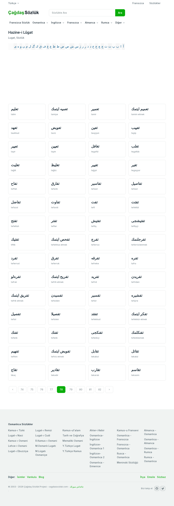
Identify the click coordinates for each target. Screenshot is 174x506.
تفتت (135, 202)
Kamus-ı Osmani (18, 440)
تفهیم (15, 351)
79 (70, 389)
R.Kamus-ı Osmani (46, 440)
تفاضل (16, 202)
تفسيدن (57, 295)
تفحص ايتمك (60, 239)
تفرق (55, 258)
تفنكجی (97, 332)
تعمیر (95, 109)
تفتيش (96, 221)
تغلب (135, 146)
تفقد (94, 314)
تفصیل (16, 314)
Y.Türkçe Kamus (72, 451)
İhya (142, 477)
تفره (134, 258)
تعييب (135, 127)
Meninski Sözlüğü (127, 462)
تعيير (14, 146)
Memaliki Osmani (73, 440)
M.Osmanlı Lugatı (45, 445)
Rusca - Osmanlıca (123, 455)
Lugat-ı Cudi (42, 435)
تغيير (94, 165)
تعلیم (14, 109)
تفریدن (136, 276)
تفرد (14, 258)
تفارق (55, 183)
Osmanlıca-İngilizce (96, 437)
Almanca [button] (90, 22)
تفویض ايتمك (60, 351)
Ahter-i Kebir (97, 430)
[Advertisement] (87, 77)
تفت (94, 202)
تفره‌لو (16, 276)
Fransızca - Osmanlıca (123, 446)
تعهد (14, 127)
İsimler (21, 477)
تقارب (95, 370)
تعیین (55, 146)
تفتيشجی (138, 221)
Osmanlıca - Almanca (151, 441)
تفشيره (136, 295)
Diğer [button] (118, 22)
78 (61, 389)
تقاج (14, 370)
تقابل (95, 351)
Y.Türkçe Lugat (71, 445)
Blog (41, 477)
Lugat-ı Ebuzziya (18, 451)
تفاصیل (136, 183)
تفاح (14, 183)
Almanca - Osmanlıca (150, 432)
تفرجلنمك (138, 239)
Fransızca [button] (73, 22)
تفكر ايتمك (139, 314)
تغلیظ (55, 165)
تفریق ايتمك (20, 295)
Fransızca (138, 3)
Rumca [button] (105, 22)
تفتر (54, 221)
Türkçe (12, 3)
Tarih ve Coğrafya (73, 435)
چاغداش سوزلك (76, 486)
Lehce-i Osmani (17, 445)
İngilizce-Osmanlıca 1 (97, 446)
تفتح (14, 221)
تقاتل (135, 351)
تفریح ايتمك (59, 276)
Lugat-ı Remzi (43, 430)
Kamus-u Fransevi (127, 430)
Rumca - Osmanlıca (150, 459)
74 (22, 389)
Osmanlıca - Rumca (151, 450)
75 (31, 389)
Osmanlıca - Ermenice (97, 464)
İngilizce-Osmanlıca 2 (97, 455)
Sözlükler (154, 3)
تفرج (95, 239)
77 (51, 389)
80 (80, 389)
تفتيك (15, 239)
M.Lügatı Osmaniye (41, 453)
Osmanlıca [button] (38, 22)
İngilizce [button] (56, 22)
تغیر (134, 165)
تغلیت (15, 165)
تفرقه (95, 258)
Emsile (151, 477)
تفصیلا (55, 314)
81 (90, 389)
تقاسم (136, 370)
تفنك (14, 332)
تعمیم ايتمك (140, 109)
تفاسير (96, 183)
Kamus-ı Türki (16, 430)
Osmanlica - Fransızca (124, 437)
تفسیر (95, 295)
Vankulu (32, 477)
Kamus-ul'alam (71, 430)
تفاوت (55, 202)
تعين (94, 127)
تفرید (95, 276)
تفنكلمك (137, 332)
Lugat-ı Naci (15, 435)
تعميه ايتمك (59, 109)
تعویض (56, 127)
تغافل (95, 146)
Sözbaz (161, 477)
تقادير (55, 370)
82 (99, 389)
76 (41, 389)
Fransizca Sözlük (20, 22)
